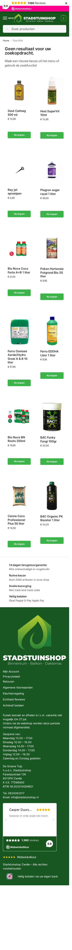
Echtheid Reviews (14, 699)
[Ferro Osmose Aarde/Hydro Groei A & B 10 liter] (19, 330)
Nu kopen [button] (19, 134)
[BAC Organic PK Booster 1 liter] (52, 495)
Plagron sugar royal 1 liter (50, 192)
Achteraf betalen (13, 705)
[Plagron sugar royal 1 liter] (52, 169)
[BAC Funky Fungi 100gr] (52, 417)
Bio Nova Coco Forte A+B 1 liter (19, 270)
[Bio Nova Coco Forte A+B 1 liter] (19, 248)
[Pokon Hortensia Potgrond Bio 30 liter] (52, 248)
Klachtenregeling (13, 693)
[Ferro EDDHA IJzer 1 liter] (52, 330)
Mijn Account (11, 671)
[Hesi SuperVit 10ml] (52, 90)
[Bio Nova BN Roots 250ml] (19, 417)
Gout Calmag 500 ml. (17, 113)
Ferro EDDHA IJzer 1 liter (49, 353)
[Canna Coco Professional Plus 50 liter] (19, 495)
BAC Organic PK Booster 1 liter (51, 518)
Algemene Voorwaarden (18, 687)
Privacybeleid (11, 676)
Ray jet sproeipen (15, 191)
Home (6, 40)
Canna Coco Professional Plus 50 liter (16, 519)
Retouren (8, 681)
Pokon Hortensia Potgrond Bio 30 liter (52, 272)
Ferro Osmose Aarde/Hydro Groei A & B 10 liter (17, 356)
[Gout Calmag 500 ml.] (19, 90)
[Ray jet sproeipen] (19, 169)
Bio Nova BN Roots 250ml (16, 439)
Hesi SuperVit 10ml (50, 113)
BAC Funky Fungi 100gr (48, 439)
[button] (63, 18)
